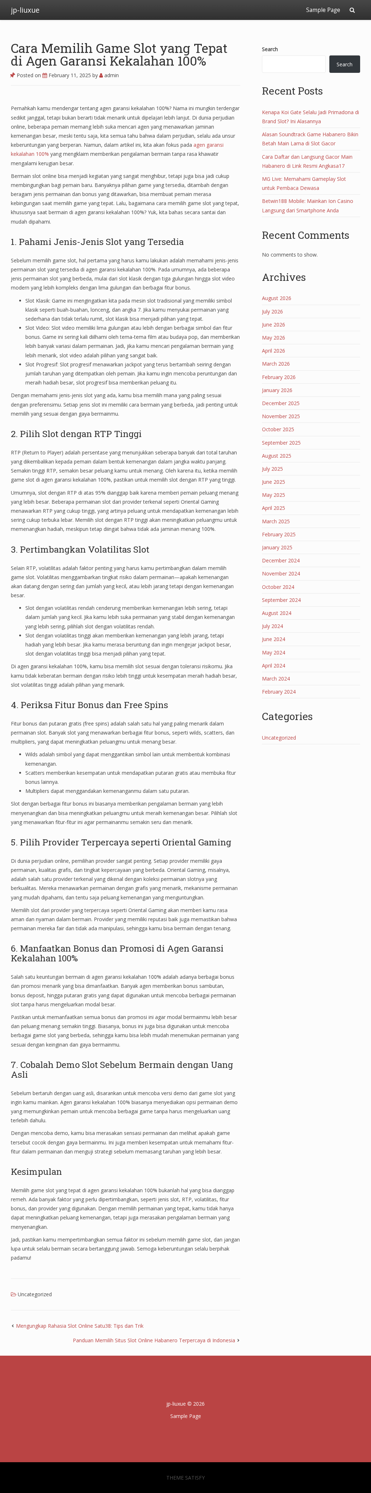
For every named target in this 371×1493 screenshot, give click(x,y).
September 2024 (281, 599)
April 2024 (273, 665)
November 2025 (281, 416)
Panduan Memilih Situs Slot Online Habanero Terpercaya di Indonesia (154, 1340)
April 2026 (273, 350)
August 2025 (276, 455)
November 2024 (281, 573)
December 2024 (281, 560)
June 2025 (273, 481)
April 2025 (273, 507)
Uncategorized (35, 1294)
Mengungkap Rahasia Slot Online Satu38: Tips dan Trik (79, 1325)
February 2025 (279, 534)
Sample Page (323, 10)
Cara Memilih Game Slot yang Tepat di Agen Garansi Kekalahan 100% (119, 54)
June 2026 (273, 324)
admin (111, 75)
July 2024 (272, 626)
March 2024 (276, 678)
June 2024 (273, 639)
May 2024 (273, 652)
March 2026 (276, 363)
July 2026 (272, 311)
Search (270, 49)
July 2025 (272, 468)
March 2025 (276, 521)
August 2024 (276, 613)
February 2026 (279, 377)
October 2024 (278, 586)
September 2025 (281, 442)
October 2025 (278, 429)
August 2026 (276, 298)
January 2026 (277, 390)
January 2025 (277, 547)
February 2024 (279, 691)
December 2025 (281, 403)
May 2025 (273, 494)
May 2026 (273, 337)
